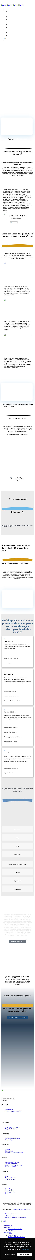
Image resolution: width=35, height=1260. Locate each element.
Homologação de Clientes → (11, 741)
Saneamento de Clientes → (10, 691)
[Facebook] (23, 1117)
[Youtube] (10, 1117)
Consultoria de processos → (11, 768)
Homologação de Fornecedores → (12, 737)
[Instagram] (16, 1117)
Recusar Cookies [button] (9, 1254)
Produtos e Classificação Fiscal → (12, 700)
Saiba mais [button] (25, 1249)
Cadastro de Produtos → (10, 732)
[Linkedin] (4, 1117)
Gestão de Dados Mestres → (11, 658)
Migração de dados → (9, 773)
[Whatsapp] (29, 1117)
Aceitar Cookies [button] (24, 1254)
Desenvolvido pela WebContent (21, 1209)
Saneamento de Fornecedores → (12, 696)
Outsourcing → (8, 663)
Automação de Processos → (11, 727)
